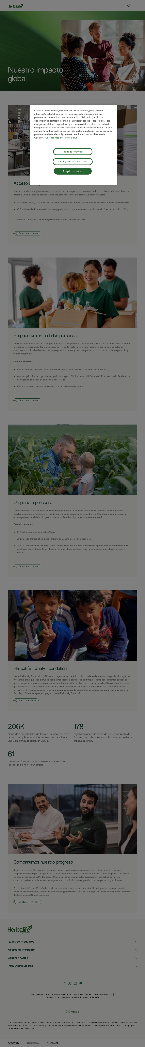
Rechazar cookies (73, 151)
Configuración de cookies (72, 161)
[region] (73, 145)
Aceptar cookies (73, 171)
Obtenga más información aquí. (61, 138)
